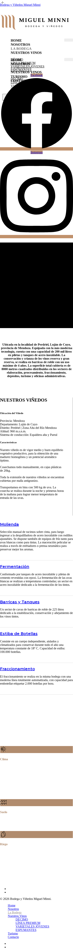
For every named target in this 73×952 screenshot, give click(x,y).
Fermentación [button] (14, 566)
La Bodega (21, 49)
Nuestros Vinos (26, 53)
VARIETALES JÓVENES (32, 926)
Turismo (13, 933)
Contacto (13, 937)
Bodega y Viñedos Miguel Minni (20, 4)
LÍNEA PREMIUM (28, 923)
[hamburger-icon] (68, 40)
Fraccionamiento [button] (17, 668)
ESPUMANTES (26, 930)
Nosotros (20, 44)
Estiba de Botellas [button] (19, 633)
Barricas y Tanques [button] (20, 602)
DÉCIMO (22, 919)
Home (16, 40)
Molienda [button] (9, 524)
